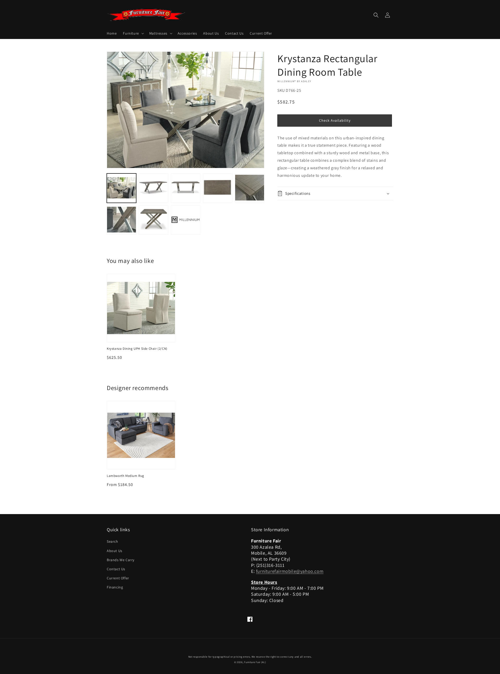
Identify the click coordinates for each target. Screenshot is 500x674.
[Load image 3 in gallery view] (185, 188)
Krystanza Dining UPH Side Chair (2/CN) (137, 349)
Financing (115, 587)
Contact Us (116, 569)
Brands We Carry (120, 560)
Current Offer (118, 578)
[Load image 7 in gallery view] (153, 220)
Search (112, 541)
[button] (133, 33)
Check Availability (335, 120)
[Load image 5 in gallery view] (249, 188)
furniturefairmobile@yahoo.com (289, 571)
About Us (114, 550)
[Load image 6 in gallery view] (121, 220)
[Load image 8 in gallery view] (185, 220)
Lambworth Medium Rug (125, 476)
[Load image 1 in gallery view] (121, 188)
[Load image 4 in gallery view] (217, 188)
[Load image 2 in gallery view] (153, 188)
